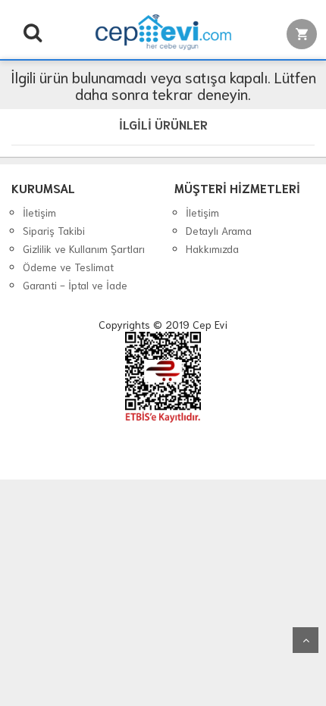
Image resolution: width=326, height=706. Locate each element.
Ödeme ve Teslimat (68, 266)
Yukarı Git (305, 640)
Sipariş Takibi (54, 230)
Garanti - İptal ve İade (75, 285)
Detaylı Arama (219, 230)
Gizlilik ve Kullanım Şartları (84, 248)
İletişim (39, 212)
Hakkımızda (212, 248)
